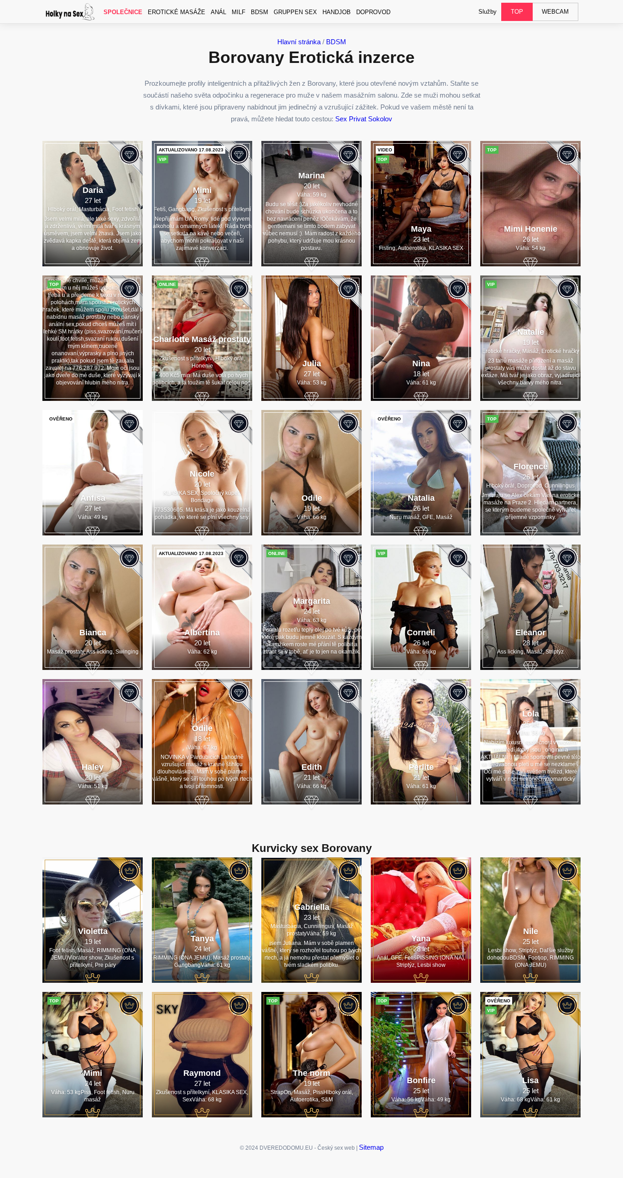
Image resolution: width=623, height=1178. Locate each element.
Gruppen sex (295, 12)
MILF (238, 12)
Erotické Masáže (176, 12)
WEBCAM (555, 11)
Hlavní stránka (299, 42)
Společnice (123, 12)
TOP (517, 11)
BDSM (259, 12)
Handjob (336, 12)
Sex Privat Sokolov (363, 119)
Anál (218, 12)
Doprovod (373, 12)
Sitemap (371, 1147)
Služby (487, 11)
